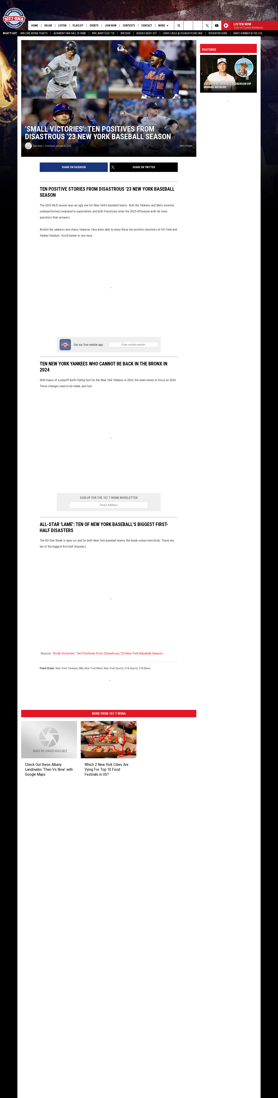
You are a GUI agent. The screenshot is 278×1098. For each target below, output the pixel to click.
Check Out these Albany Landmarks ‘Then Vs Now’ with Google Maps (49, 769)
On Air (48, 25)
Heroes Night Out (146, 33)
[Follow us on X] (207, 25)
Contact (146, 25)
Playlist (78, 25)
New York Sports (113, 668)
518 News (145, 668)
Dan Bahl (38, 146)
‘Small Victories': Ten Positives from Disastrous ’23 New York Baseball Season (107, 653)
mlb (81, 668)
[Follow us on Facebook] (197, 25)
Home (34, 25)
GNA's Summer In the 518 (247, 33)
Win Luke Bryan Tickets (34, 33)
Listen (62, 25)
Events (94, 25)
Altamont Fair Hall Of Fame (70, 33)
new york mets (94, 668)
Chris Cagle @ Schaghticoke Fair (183, 33)
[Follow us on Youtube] (216, 25)
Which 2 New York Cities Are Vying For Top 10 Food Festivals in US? (106, 769)
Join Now (110, 25)
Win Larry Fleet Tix (103, 33)
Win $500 (125, 33)
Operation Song (217, 33)
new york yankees (67, 668)
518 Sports (131, 668)
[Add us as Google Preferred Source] (188, 25)
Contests (129, 25)
